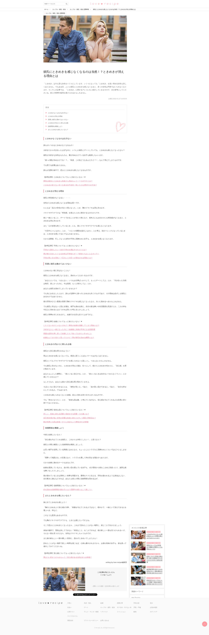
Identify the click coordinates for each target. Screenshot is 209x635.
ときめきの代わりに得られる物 (58, 123)
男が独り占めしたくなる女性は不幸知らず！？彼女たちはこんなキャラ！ (71, 254)
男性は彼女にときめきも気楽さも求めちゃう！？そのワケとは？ (68, 181)
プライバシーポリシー (91, 620)
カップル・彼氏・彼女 (107, 607)
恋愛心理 (120, 603)
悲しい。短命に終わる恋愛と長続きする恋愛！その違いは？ (66, 414)
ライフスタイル (72, 616)
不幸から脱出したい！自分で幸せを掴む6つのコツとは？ (65, 250)
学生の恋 (136, 603)
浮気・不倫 (137, 607)
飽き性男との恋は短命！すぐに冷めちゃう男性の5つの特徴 (65, 422)
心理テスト (71, 612)
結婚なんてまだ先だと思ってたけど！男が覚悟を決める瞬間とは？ (68, 337)
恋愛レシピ (104, 3)
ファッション (121, 612)
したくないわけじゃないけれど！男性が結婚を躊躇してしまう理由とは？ (71, 325)
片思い (69, 603)
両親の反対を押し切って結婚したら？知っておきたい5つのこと (67, 334)
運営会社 (70, 620)
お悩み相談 (153, 607)
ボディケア (153, 612)
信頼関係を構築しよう (55, 126)
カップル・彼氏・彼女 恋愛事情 (55, 13)
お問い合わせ (104, 620)
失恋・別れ (87, 603)
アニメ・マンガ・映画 (91, 612)
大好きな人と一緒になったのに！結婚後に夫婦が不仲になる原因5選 (69, 329)
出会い (69, 607)
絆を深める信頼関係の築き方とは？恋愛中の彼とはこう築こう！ (68, 490)
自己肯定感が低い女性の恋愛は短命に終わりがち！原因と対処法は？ (69, 418)
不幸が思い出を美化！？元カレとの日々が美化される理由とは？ (68, 258)
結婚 (101, 603)
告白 (151, 603)
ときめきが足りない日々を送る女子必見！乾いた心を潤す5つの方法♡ (70, 185)
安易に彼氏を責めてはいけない (58, 119)
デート (86, 607)
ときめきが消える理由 (55, 116)
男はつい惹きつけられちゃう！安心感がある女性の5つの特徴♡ (67, 557)
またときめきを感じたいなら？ (58, 129)
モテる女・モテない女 (124, 607)
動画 (135, 612)
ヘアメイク (104, 612)
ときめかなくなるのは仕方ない (58, 113)
